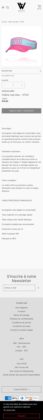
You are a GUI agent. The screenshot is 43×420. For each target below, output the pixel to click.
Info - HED (21, 347)
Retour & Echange (21, 315)
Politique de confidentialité (21, 319)
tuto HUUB (21, 363)
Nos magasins (21, 307)
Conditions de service (21, 322)
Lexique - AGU (21, 350)
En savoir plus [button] (9, 410)
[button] (21, 46)
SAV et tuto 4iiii (21, 367)
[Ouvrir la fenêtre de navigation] (3, 7)
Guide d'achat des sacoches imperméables (21, 375)
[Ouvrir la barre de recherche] (8, 7)
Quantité (5, 80)
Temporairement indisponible (21, 111)
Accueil (4, 22)
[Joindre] (38, 288)
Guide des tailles (8, 91)
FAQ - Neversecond (21, 343)
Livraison (21, 311)
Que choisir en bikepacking (21, 371)
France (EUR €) (21, 389)
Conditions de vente (21, 326)
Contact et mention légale (21, 330)
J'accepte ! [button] (21, 416)
